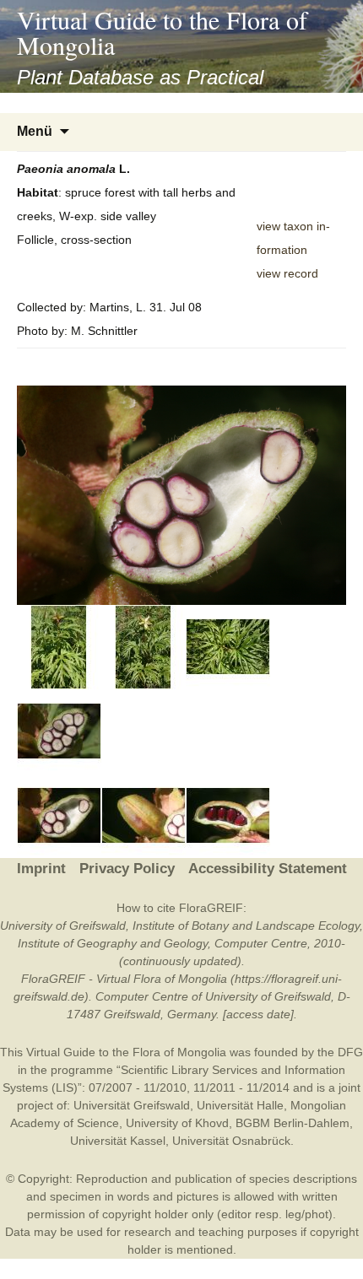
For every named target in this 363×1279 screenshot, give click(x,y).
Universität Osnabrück (231, 1140)
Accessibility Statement (267, 869)
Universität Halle (240, 1105)
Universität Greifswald (131, 1105)
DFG (350, 1052)
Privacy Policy (127, 869)
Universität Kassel (117, 1140)
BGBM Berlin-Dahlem (292, 1123)
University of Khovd (177, 1123)
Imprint (41, 869)
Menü (34, 131)
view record (287, 273)
